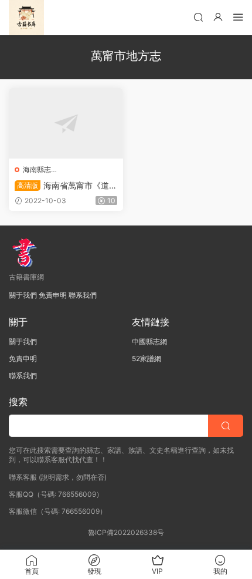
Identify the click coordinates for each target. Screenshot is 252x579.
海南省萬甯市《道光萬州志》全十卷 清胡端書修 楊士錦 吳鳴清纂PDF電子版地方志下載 (66, 185)
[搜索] (198, 16)
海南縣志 (37, 169)
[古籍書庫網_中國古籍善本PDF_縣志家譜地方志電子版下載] (26, 17)
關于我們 (23, 295)
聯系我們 (83, 295)
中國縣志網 (149, 341)
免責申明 (53, 295)
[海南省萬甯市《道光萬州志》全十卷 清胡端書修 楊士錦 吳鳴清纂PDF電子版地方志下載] (66, 123)
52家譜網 (146, 358)
